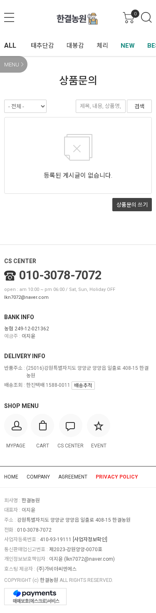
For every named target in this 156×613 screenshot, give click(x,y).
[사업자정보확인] (90, 539)
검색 (146, 17)
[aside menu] (9, 17)
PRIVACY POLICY (117, 477)
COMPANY (38, 477)
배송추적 (83, 385)
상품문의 (132, 205)
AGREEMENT (72, 477)
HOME (11, 477)
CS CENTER (20, 261)
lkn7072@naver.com (26, 297)
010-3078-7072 (60, 275)
